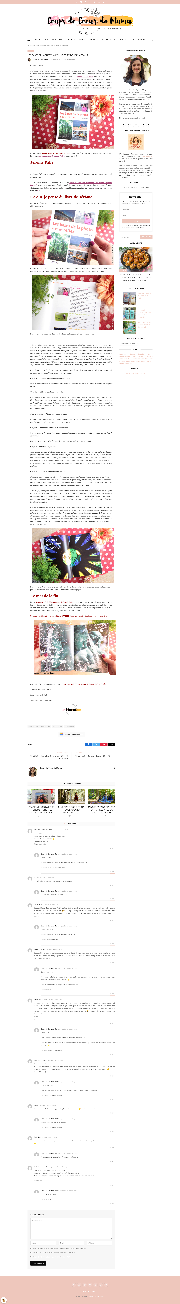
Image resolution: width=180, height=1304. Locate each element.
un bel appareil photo (85, 76)
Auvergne (122, 354)
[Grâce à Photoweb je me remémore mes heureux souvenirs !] (41, 796)
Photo (60, 726)
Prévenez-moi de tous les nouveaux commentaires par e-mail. (54, 1252)
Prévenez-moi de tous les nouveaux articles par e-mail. (51, 1257)
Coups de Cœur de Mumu (96, 1296)
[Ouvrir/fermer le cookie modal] (4, 1300)
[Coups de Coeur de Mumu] (90, 20)
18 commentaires (70, 59)
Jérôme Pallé (45, 726)
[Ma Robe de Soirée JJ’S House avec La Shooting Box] (71, 796)
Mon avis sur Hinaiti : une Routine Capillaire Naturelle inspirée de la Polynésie (145, 312)
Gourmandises (124, 356)
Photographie (69, 726)
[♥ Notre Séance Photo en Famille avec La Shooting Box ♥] (101, 796)
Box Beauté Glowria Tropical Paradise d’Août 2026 (145, 324)
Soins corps (130, 361)
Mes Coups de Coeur (53, 40)
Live (54, 726)
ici (38, 191)
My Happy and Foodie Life (135, 374)
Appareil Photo (34, 726)
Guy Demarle (147, 156)
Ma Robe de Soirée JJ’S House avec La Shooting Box (71, 810)
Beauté (71, 40)
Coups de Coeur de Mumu (41, 59)
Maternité (123, 359)
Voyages (128, 363)
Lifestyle (93, 40)
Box (150, 354)
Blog (34, 45)
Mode (81, 40)
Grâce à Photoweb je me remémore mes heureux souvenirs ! (41, 810)
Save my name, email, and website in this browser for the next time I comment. (60, 1248)
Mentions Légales (90, 1291)
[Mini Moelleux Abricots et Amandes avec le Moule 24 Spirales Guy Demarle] (135, 259)
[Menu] (29, 39)
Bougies (141, 354)
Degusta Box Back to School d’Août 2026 (144, 296)
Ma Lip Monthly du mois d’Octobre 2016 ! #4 (92, 756)
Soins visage (140, 361)
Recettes (144, 359)
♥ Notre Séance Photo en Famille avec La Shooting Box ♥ (101, 810)
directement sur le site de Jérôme (52, 156)
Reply (112, 848)
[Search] (151, 39)
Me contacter (139, 40)
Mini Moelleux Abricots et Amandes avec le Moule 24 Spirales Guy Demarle (136, 277)
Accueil (38, 40)
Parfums (136, 359)
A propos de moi (109, 40)
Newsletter (125, 40)
